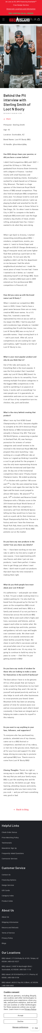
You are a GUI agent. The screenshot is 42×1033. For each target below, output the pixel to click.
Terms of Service (8, 933)
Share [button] (8, 119)
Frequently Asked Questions (13, 853)
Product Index (7, 901)
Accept (20, 1015)
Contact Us (6, 875)
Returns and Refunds (10, 928)
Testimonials (7, 843)
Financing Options (9, 880)
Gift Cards (6, 890)
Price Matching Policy (10, 837)
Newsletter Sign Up (9, 848)
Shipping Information (10, 922)
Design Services (8, 885)
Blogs (4, 943)
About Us (5, 917)
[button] (31, 19)
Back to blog (22, 809)
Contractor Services (9, 859)
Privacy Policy (30, 1009)
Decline (20, 1021)
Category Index (8, 896)
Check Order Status (9, 832)
